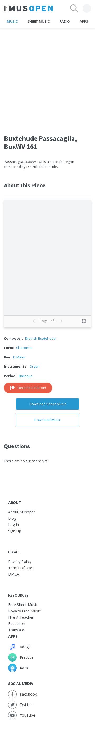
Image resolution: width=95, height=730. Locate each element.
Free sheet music (23, 604)
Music (12, 21)
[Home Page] (28, 8)
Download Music (47, 419)
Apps (84, 21)
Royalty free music (24, 610)
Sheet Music (38, 21)
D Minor (19, 357)
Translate (16, 629)
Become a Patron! (32, 387)
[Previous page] (33, 321)
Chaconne (24, 347)
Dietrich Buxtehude (40, 338)
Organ (35, 366)
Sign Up (14, 530)
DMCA (13, 574)
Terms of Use (20, 567)
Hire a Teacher (21, 617)
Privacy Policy (19, 561)
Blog (12, 518)
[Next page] (61, 321)
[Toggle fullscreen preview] (84, 321)
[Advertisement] (47, 76)
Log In (13, 524)
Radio (65, 21)
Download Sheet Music (47, 404)
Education (16, 623)
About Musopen (22, 511)
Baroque (26, 375)
